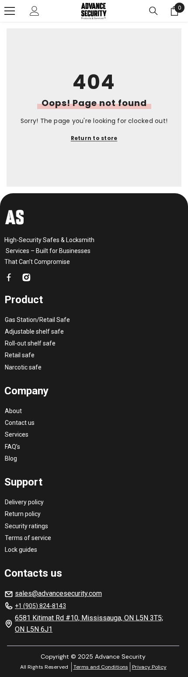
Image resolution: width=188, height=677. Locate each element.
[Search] (153, 11)
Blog (11, 458)
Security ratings (26, 526)
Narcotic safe (23, 367)
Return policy (23, 513)
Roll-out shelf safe (30, 343)
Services (16, 434)
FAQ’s (12, 446)
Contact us (20, 422)
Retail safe (20, 355)
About (13, 410)
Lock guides (21, 549)
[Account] (34, 11)
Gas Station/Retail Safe (37, 319)
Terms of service (28, 537)
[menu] (9, 11)
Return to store (94, 138)
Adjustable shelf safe (34, 331)
